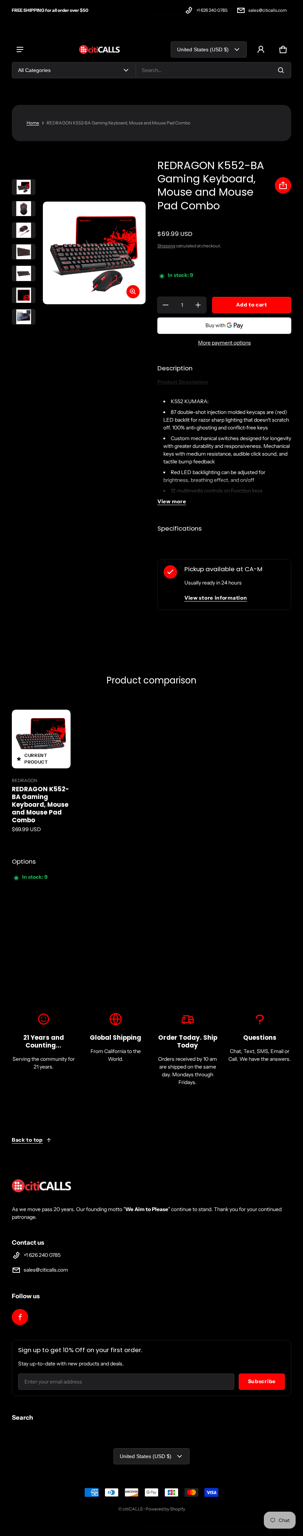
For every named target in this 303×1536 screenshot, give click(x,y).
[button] (283, 49)
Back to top (27, 1139)
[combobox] (213, 70)
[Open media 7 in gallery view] (23, 317)
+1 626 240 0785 (212, 10)
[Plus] (198, 305)
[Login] (261, 49)
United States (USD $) (203, 49)
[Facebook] (20, 1317)
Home (33, 123)
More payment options (224, 342)
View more (171, 501)
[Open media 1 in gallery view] (23, 187)
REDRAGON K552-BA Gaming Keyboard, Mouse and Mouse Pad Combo (40, 804)
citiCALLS (133, 1509)
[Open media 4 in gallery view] (23, 252)
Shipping (166, 245)
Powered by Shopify (165, 1509)
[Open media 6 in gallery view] (23, 295)
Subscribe (262, 1381)
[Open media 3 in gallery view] (23, 230)
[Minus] (165, 305)
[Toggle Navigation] (20, 49)
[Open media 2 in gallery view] (23, 209)
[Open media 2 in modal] (94, 253)
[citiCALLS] (99, 49)
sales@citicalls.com (267, 10)
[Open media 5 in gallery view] (23, 273)
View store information (215, 597)
